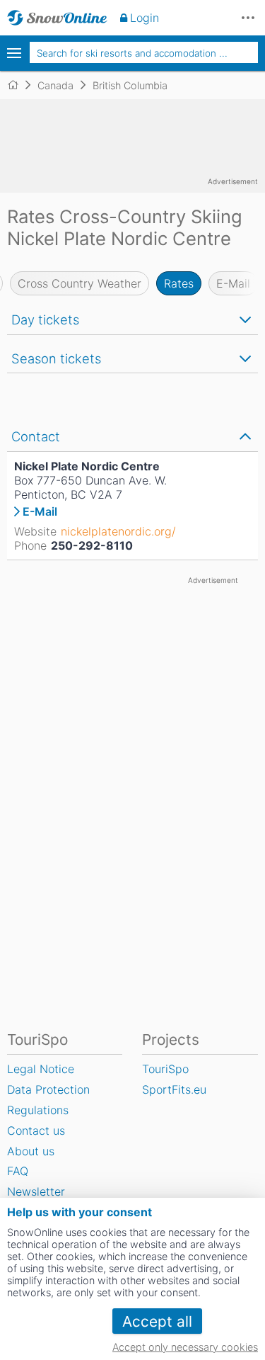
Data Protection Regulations (48, 1099)
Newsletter (36, 1191)
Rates (179, 283)
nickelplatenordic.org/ (118, 531)
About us (30, 1151)
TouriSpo (165, 1069)
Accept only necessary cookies (185, 1347)
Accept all (157, 1321)
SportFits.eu (174, 1089)
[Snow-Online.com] (57, 17)
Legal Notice (40, 1069)
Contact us (36, 1130)
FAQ (17, 1171)
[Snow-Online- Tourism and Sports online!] (18, 85)
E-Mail (233, 283)
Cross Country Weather (79, 283)
